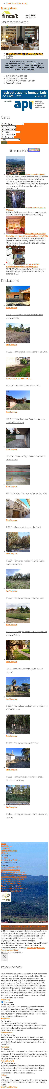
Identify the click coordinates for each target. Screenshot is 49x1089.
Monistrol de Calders (10, 860)
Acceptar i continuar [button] (9, 950)
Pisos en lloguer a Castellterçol (14, 888)
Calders (4, 857)
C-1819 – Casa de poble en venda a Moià (23, 527)
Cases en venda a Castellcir (12, 879)
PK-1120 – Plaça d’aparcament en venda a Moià (26, 493)
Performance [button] (6, 1032)
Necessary (8, 1002)
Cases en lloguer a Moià (11, 883)
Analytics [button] (5, 1047)
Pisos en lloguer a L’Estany (12, 891)
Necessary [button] (5, 999)
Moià (3, 843)
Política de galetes (38, 926)
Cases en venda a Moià (10, 867)
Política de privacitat (20, 926)
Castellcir (5, 848)
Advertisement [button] (7, 1061)
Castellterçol (6, 846)
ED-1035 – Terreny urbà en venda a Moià (23, 385)
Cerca (4, 142)
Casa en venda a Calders (11, 881)
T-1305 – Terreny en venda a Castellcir (22, 743)
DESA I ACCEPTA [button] (9, 1087)
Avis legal (5, 926)
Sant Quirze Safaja (9, 850)
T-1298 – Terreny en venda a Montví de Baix (24, 598)
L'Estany (4, 853)
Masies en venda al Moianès (13, 872)
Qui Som (9, 56)
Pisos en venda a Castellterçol (13, 876)
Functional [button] (5, 1018)
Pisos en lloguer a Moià (11, 886)
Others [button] (4, 1075)
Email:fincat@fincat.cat (16, 3)
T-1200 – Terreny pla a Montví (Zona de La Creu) (26, 351)
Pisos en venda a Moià (10, 869)
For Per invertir (24, 378)
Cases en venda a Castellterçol (14, 874)
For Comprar (11, 307)
